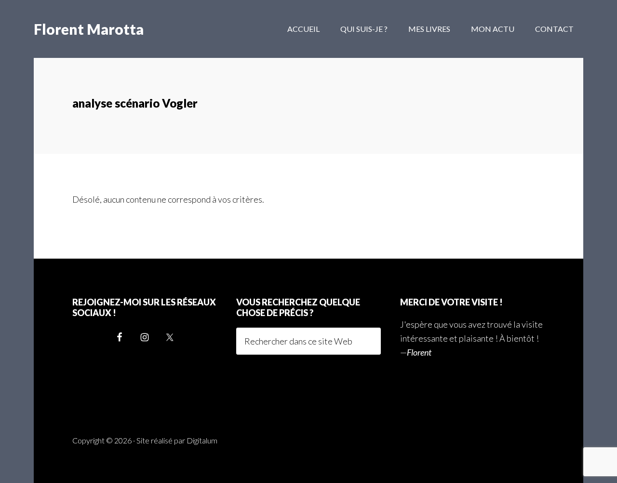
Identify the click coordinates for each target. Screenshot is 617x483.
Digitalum (202, 440)
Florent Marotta (89, 29)
